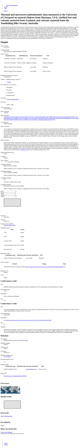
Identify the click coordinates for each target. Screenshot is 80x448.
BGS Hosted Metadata (11, 5)
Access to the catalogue (6, 432)
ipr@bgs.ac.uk (24, 149)
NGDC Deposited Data (13, 99)
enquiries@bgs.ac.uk (31, 369)
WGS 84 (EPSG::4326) (9, 225)
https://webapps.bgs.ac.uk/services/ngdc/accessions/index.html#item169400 (44, 266)
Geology (9, 82)
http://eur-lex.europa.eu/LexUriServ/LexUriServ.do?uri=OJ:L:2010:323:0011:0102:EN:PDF (28, 320)
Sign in (6, 10)
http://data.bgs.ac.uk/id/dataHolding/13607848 (15, 376)
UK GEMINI (7, 356)
